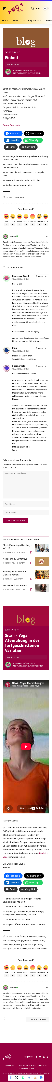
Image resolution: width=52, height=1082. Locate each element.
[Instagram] (43, 1057)
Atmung (41, 936)
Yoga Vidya (42, 948)
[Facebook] (36, 1057)
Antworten (42, 276)
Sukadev (16, 52)
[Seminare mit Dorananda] (42, 588)
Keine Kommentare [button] (38, 1019)
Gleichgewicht (38, 940)
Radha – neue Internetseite (19, 185)
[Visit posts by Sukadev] (8, 72)
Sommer (23, 948)
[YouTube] (40, 1057)
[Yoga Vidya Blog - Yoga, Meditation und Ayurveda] (15, 8)
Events (8, 52)
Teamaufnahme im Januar (18, 919)
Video (16, 630)
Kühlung (18, 944)
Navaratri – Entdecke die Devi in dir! (23, 180)
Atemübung (32, 936)
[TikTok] (47, 1057)
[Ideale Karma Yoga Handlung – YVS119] (42, 548)
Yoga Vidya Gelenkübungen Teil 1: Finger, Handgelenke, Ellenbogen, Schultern (23, 913)
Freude (27, 940)
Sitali (16, 948)
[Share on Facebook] (11, 1078)
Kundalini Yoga (29, 944)
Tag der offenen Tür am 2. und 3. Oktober (25, 924)
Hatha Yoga (8, 944)
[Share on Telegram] (29, 1078)
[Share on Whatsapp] (23, 1078)
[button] (5, 8)
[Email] (35, 1078)
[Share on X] (17, 1078)
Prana (39, 944)
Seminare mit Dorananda (15, 585)
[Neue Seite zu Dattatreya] (42, 561)
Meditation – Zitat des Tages (20, 906)
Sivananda (15, 125)
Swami (6, 125)
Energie (19, 940)
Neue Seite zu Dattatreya (15, 558)
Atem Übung (20, 936)
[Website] (47, 236)
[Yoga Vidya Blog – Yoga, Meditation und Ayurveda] (7, 1057)
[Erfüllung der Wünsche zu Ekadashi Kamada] (42, 574)
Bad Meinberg (9, 940)
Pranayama (8, 948)
